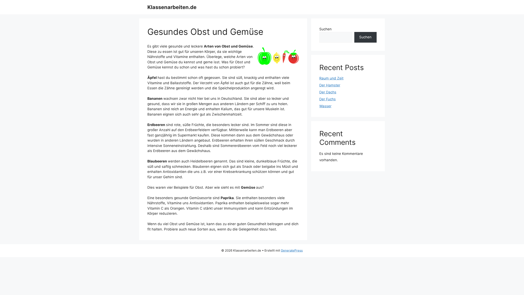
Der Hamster (329, 85)
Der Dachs (327, 92)
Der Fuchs (327, 99)
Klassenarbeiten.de (171, 7)
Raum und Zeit (331, 78)
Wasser (325, 106)
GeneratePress (292, 250)
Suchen (325, 29)
